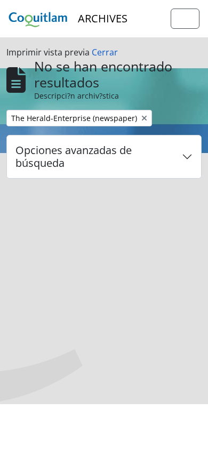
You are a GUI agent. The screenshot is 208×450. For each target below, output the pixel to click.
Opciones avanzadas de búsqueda (73, 156)
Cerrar (105, 52)
